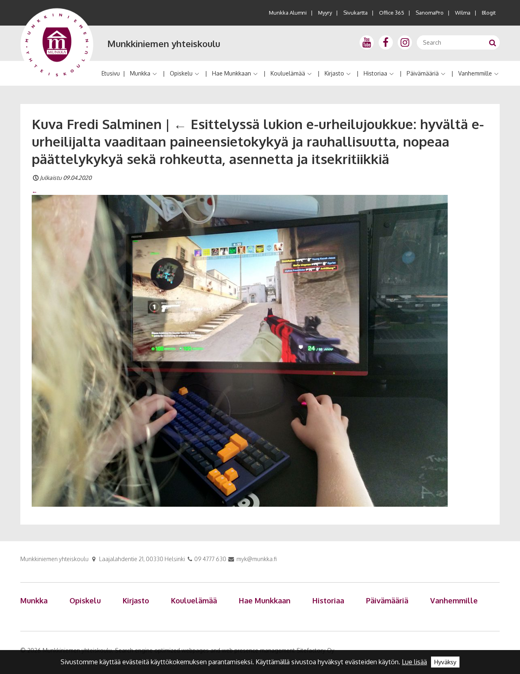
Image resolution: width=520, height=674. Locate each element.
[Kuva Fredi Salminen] (240, 350)
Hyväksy (445, 662)
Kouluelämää (288, 73)
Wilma (462, 12)
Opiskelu (181, 73)
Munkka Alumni (288, 12)
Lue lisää (414, 662)
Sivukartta (355, 12)
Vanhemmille (475, 73)
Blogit (489, 12)
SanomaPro (430, 12)
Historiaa (375, 73)
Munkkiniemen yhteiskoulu (163, 43)
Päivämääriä (423, 73)
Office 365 (391, 12)
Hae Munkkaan (231, 73)
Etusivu (111, 73)
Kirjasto (334, 73)
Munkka (140, 73)
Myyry (325, 12)
